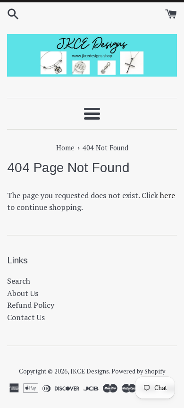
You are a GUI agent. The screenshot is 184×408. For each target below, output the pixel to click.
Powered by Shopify (138, 371)
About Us (22, 293)
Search (18, 281)
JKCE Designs (89, 371)
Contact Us (26, 317)
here (167, 195)
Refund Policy (30, 305)
